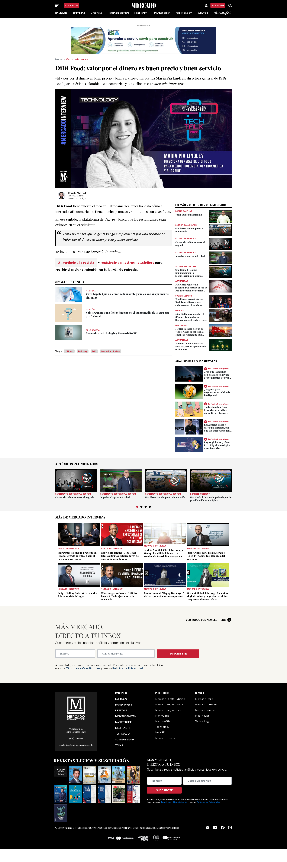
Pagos (122, 827)
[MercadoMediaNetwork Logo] (76, 708)
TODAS (119, 745)
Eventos (202, 13)
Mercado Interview (77, 59)
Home (58, 59)
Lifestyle (96, 13)
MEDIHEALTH (122, 728)
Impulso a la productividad (190, 255)
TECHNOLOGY (123, 733)
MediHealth (141, 13)
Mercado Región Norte (169, 704)
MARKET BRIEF (123, 722)
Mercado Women (118, 13)
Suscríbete (218, 5)
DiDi (94, 351)
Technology (183, 13)
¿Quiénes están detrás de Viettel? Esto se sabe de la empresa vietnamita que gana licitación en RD (189, 333)
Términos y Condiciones (83, 668)
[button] (137, 507)
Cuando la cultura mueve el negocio (74, 497)
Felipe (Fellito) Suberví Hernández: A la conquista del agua (78, 595)
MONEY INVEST (123, 704)
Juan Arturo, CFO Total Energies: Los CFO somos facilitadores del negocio (206, 556)
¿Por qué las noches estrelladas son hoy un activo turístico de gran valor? (216, 376)
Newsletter (71, 5)
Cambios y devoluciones (168, 827)
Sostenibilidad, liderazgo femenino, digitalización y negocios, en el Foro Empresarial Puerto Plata (208, 596)
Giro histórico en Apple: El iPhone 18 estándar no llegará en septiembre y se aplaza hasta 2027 (190, 318)
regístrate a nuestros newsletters (127, 262)
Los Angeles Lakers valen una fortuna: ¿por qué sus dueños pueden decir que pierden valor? (218, 429)
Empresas (79, 13)
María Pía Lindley (110, 351)
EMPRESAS (121, 698)
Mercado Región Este (168, 710)
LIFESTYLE (121, 710)
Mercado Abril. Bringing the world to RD (111, 333)
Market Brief (162, 13)
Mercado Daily (204, 699)
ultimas (69, 351)
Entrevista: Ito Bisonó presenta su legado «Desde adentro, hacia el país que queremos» (77, 556)
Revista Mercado (77, 193)
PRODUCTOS (162, 693)
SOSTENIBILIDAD (124, 739)
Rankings (61, 13)
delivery (82, 351)
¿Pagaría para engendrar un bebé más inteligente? (217, 392)
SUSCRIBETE (178, 653)
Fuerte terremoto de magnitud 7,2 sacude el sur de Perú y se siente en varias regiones (191, 289)
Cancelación (149, 827)
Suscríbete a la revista (76, 262)
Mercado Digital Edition (170, 699)
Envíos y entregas (134, 827)
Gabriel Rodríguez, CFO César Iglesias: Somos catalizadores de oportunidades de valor (120, 556)
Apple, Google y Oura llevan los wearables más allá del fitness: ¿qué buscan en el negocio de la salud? (216, 413)
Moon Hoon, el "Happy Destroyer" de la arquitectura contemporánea (164, 595)
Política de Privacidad (127, 668)
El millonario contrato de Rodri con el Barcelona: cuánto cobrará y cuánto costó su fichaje (189, 304)
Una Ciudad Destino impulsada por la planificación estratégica (189, 272)
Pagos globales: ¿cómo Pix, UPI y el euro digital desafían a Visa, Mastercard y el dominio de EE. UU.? (217, 448)
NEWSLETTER (202, 693)
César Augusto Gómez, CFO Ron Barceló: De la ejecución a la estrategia (119, 596)
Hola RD (160, 732)
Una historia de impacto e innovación (165, 497)
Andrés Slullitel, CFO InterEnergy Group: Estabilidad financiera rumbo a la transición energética (163, 553)
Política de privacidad (107, 827)
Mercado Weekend (206, 704)
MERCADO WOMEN (125, 716)
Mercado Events (165, 738)
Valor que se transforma (188, 214)
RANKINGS (121, 693)
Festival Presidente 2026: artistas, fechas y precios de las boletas (190, 346)
